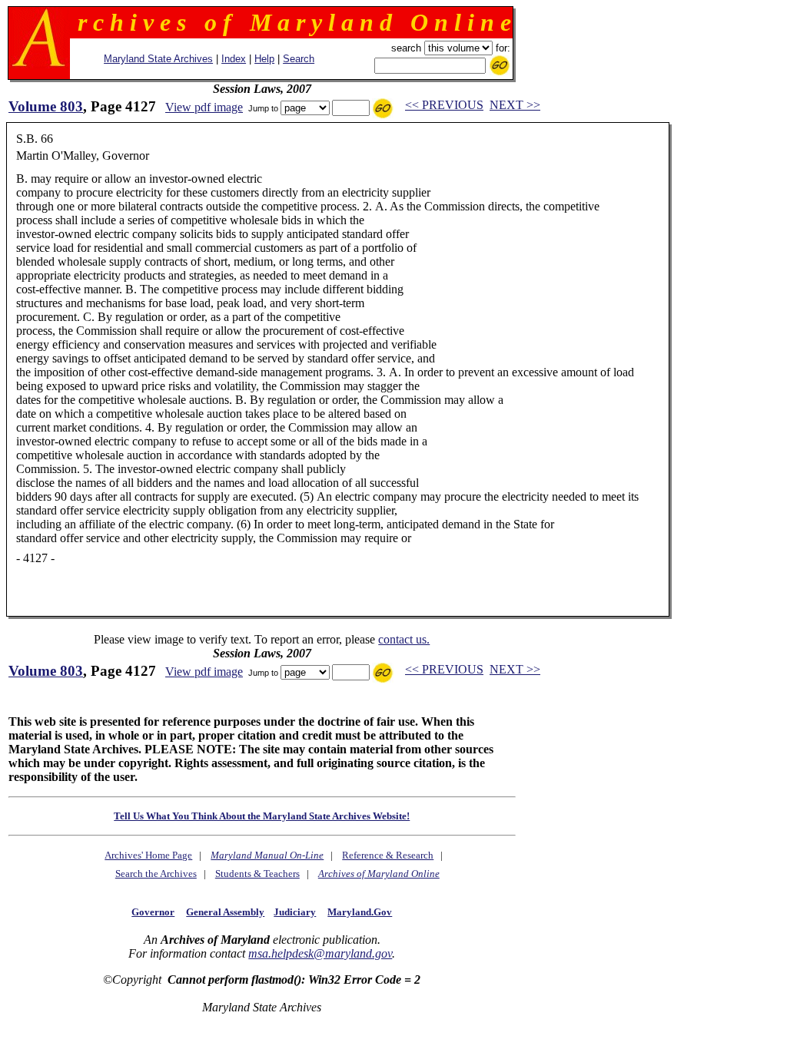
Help (264, 59)
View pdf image (204, 107)
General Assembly (225, 912)
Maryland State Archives (158, 59)
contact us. (404, 639)
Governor (152, 912)
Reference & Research (387, 855)
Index (233, 59)
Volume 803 (45, 106)
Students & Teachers (257, 873)
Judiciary (295, 912)
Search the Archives (156, 873)
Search (298, 59)
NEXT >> (515, 104)
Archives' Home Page (148, 855)
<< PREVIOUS (444, 104)
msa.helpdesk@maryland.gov (320, 953)
